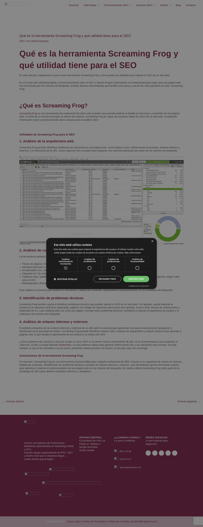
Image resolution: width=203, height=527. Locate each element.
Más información (133, 252)
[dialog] (101, 263)
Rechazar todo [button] (107, 279)
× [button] (152, 241)
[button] (65, 279)
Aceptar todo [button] (136, 279)
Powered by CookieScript (139, 286)
